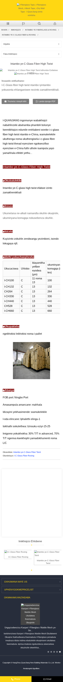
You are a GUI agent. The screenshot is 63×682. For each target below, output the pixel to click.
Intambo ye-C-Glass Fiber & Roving (19, 35)
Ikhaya (4, 30)
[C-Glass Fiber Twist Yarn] (48, 554)
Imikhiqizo (16, 30)
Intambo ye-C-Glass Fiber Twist (27, 452)
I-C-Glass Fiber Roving (24, 456)
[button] (58, 74)
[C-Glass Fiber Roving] (16, 552)
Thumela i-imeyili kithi (16, 101)
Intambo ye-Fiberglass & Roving (41, 30)
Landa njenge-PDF (47, 101)
